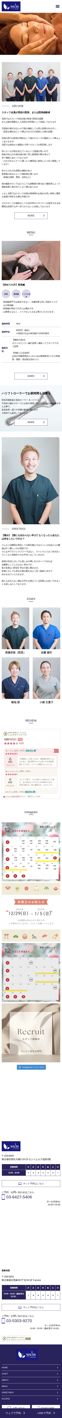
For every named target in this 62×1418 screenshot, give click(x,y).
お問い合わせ (19, 1408)
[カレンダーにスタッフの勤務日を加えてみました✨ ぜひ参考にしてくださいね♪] (31, 851)
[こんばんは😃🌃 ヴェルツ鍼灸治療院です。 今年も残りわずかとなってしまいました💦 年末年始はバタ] (31, 972)
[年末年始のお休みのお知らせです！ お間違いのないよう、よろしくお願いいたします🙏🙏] (31, 912)
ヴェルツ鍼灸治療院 (12, 796)
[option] (31, 34)
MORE (31, 215)
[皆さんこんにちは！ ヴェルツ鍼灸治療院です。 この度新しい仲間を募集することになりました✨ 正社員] (31, 1032)
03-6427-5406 (47, 1408)
